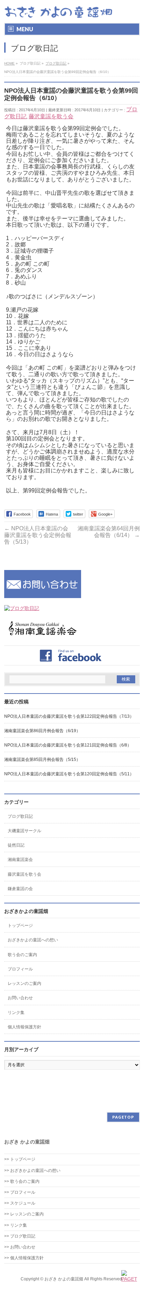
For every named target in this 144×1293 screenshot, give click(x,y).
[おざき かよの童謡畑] (58, 11)
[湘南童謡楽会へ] (42, 635)
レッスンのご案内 (24, 983)
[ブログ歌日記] (21, 608)
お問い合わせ (20, 997)
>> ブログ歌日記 (19, 1236)
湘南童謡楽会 (20, 859)
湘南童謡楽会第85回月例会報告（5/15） (42, 759)
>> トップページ (19, 1159)
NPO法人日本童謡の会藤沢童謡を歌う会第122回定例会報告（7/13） (69, 716)
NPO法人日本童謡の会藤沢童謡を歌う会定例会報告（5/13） (37, 535)
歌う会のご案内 (22, 954)
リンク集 (16, 1012)
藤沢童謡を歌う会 (51, 116)
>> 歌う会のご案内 (21, 1181)
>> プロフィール (19, 1192)
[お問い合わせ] (42, 595)
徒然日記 (16, 845)
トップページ (20, 925)
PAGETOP (123, 1117)
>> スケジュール (19, 1203)
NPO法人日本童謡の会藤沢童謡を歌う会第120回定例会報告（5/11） (69, 773)
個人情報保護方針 (24, 1027)
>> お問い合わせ (19, 1247)
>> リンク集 (15, 1225)
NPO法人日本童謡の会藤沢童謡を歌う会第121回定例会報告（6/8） (67, 745)
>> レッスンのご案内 (24, 1214)
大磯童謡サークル (24, 830)
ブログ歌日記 (20, 816)
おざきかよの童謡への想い (33, 939)
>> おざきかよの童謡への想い (34, 1170)
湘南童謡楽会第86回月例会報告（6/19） (42, 730)
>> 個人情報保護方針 (24, 1257)
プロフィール (20, 969)
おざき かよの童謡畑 (63, 1279)
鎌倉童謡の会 (20, 888)
